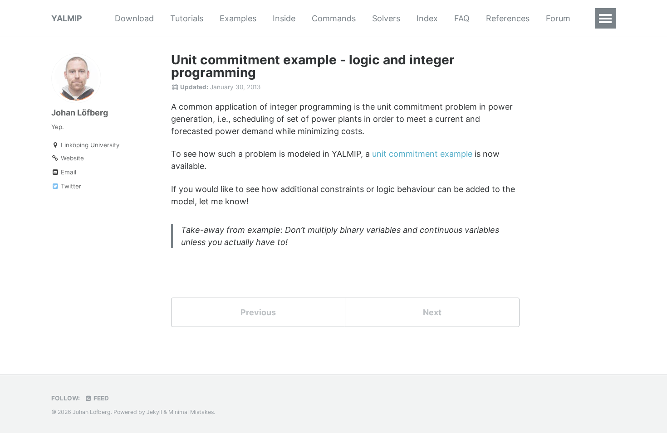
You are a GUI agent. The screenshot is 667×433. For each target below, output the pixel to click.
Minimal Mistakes (191, 412)
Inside (284, 18)
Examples (238, 18)
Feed (100, 398)
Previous (258, 312)
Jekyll (154, 412)
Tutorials (186, 18)
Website (71, 158)
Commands (334, 18)
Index (427, 18)
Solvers (386, 18)
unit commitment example (422, 154)
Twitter (70, 186)
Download (134, 18)
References (508, 18)
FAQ (462, 18)
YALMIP (66, 18)
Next (432, 312)
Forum (558, 18)
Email (67, 172)
